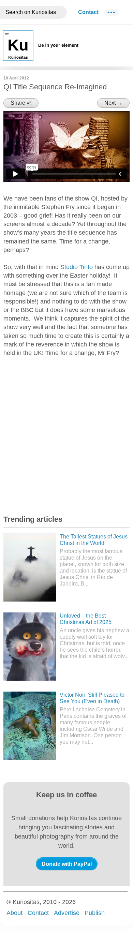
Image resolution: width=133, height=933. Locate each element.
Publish (95, 912)
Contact (88, 12)
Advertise (66, 912)
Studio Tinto (76, 267)
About (14, 912)
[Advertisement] (66, 433)
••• (111, 12)
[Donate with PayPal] (67, 863)
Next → (113, 103)
